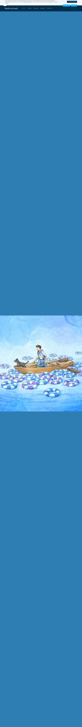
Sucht (23, 8)
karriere (42, 8)
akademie (36, 8)
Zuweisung (66, 5)
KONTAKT (74, 5)
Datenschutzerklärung (27, 1)
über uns (49, 8)
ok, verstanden (72, 1)
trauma (29, 8)
